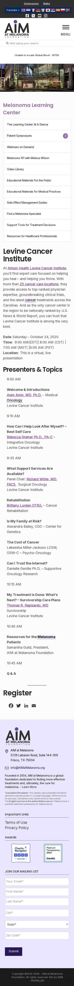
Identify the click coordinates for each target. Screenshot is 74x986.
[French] (33, 10)
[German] (38, 10)
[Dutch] (28, 10)
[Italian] (43, 10)
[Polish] (63, 10)
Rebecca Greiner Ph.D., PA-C (30, 437)
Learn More (29, 786)
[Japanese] (48, 10)
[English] (23, 10)
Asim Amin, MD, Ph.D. (24, 395)
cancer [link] (30, 300)
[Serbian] (53, 10)
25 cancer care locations (39, 284)
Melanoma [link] (46, 637)
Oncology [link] (14, 400)
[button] (65, 27)
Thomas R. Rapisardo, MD (27, 605)
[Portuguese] (67, 10)
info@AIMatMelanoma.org (28, 768)
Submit (14, 951)
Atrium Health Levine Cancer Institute (37, 268)
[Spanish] (58, 10)
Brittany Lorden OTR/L (24, 505)
